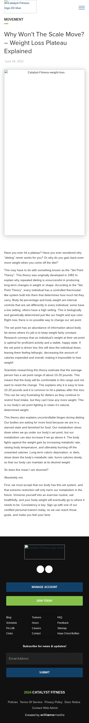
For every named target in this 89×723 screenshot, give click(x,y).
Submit (44, 672)
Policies (13, 702)
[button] (71, 5)
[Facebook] (40, 569)
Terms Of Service (31, 702)
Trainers (36, 617)
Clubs (9, 633)
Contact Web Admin (45, 707)
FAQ (59, 617)
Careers (36, 628)
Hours (35, 622)
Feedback (63, 622)
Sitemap (62, 628)
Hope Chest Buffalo (68, 633)
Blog (8, 617)
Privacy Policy (53, 702)
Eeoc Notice (72, 702)
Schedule (11, 622)
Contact (36, 633)
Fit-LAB (10, 628)
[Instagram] (49, 569)
